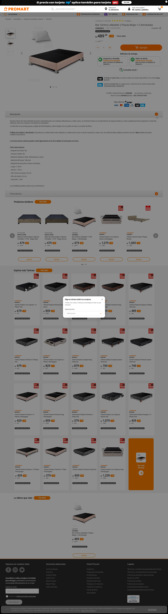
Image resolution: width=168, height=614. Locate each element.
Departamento (70, 309)
